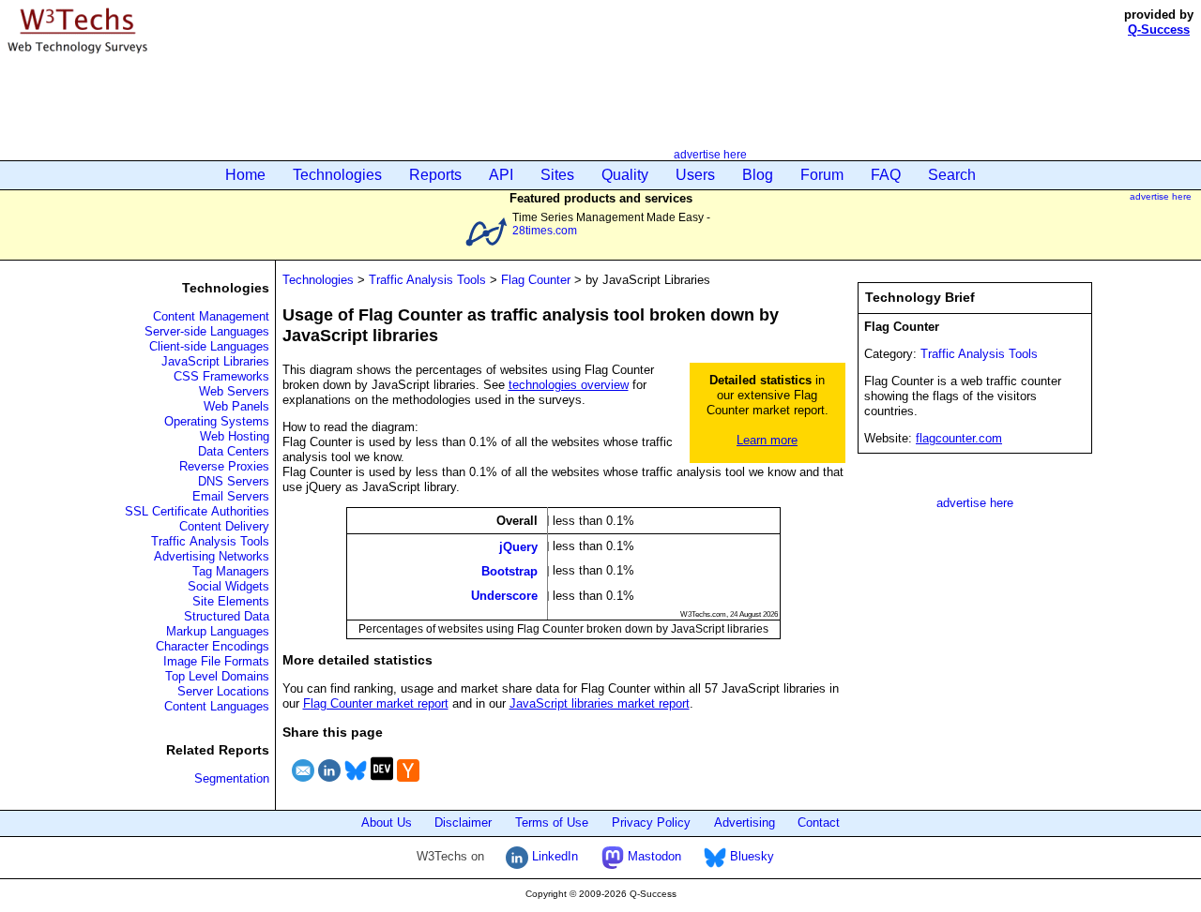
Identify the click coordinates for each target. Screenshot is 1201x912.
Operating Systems (216, 421)
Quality (624, 175)
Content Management (211, 316)
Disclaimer (463, 822)
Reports (435, 175)
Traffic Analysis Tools (210, 541)
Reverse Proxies (224, 466)
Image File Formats (216, 661)
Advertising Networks (211, 556)
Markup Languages (217, 631)
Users (695, 175)
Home (245, 175)
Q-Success (1159, 29)
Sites (557, 175)
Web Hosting (234, 436)
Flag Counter (535, 280)
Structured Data (226, 616)
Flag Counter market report (375, 703)
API (501, 175)
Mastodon (652, 856)
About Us (386, 822)
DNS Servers (233, 481)
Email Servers (230, 496)
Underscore (504, 596)
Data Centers (233, 451)
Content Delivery (224, 526)
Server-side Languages (206, 331)
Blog (757, 175)
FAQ (886, 175)
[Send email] (303, 784)
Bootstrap (509, 571)
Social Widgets (228, 586)
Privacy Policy (651, 822)
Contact (819, 822)
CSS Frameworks (221, 376)
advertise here (710, 154)
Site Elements (230, 601)
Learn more (767, 440)
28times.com (544, 230)
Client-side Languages (209, 346)
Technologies (337, 175)
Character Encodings (212, 646)
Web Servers (234, 391)
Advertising (744, 822)
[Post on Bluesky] (355, 784)
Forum (822, 175)
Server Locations (223, 691)
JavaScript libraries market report (599, 703)
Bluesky (750, 856)
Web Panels (236, 406)
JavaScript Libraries (215, 361)
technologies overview (569, 385)
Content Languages (216, 706)
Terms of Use (551, 822)
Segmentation (231, 778)
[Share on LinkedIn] (329, 784)
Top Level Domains (217, 676)
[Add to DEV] (382, 784)
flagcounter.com (959, 438)
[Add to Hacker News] (408, 784)
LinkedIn (553, 856)
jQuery (518, 546)
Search (952, 175)
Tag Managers (230, 571)
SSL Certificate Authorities (197, 511)
